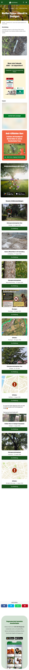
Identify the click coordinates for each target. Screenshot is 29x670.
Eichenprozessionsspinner (14, 280)
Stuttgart (12, 8)
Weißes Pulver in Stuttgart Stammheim (14, 423)
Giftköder (7, 8)
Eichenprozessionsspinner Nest (14, 223)
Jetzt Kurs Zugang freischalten (15, 157)
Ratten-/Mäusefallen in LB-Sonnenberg (14, 251)
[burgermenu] (2, 2)
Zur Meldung (14, 228)
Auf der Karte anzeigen (14, 116)
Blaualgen (14, 309)
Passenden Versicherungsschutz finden (14, 71)
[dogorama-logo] (13, 2)
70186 (16, 8)
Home (3, 8)
